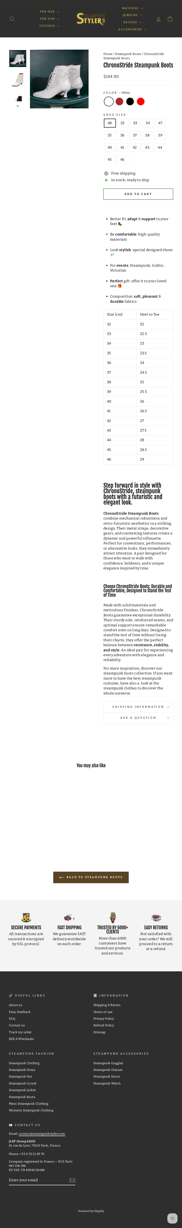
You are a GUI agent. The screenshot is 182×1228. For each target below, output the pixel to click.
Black (130, 101)
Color (116, 92)
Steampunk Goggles (108, 1063)
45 (110, 159)
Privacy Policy (103, 1019)
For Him (48, 18)
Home (108, 54)
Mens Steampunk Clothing (28, 1104)
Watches (131, 8)
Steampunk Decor (106, 1076)
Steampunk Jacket (22, 1090)
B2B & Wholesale (21, 1039)
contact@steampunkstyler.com (42, 1134)
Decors (130, 22)
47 (160, 123)
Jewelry (131, 15)
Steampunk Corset (22, 1083)
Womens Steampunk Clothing (31, 1110)
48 (110, 123)
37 (135, 135)
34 (148, 123)
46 (122, 159)
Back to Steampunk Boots (94, 877)
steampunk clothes (120, 688)
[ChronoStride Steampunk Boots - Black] (30, 834)
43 (147, 147)
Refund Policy (103, 1025)
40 (110, 147)
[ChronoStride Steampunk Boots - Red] (36, 834)
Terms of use (103, 1012)
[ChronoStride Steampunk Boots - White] (18, 834)
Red (140, 101)
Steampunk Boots (128, 54)
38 (147, 135)
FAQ (12, 1019)
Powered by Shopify (91, 1211)
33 (135, 123)
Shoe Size (114, 114)
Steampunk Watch (107, 1083)
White (108, 101)
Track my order (20, 1032)
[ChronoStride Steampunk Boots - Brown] (24, 834)
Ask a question (138, 717)
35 (110, 135)
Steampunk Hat (20, 1076)
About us (15, 1005)
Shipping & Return (107, 1005)
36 (122, 135)
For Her (48, 11)
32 (123, 123)
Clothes (48, 25)
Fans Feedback (20, 1012)
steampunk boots (118, 673)
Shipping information (138, 706)
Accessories (130, 29)
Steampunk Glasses (108, 1070)
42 (135, 147)
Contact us (17, 1025)
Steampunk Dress (22, 1070)
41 (122, 147)
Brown (119, 101)
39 (160, 135)
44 (160, 147)
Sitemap (99, 1032)
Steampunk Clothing (24, 1063)
